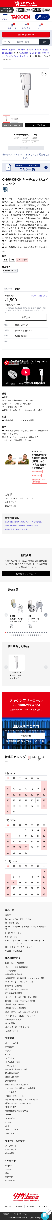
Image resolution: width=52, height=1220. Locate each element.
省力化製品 (10, 1023)
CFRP (7, 1054)
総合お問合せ (11, 1153)
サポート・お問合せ (15, 1140)
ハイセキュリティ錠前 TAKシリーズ (20, 1015)
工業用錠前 (24, 53)
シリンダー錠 (35, 53)
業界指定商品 (11, 1080)
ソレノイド (10, 1133)
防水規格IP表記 (11, 525)
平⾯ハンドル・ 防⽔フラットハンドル (21, 1099)
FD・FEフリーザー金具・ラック (18, 947)
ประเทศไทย (10, 1180)
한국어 (8, 1169)
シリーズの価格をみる (39, 295)
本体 (5, 260)
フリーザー (10, 1118)
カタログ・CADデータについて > (19, 498)
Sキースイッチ (11, 936)
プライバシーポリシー (21, 1214)
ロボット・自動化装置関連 (16, 967)
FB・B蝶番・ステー (13, 922)
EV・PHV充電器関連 (13, 993)
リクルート (43, 1206)
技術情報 (9, 1038)
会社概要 (19, 1206)
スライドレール (11, 1129)
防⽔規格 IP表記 (12, 1073)
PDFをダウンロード (12, 125)
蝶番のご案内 (11, 1107)
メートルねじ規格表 (34, 522)
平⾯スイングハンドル (14, 1095)
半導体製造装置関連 (13, 974)
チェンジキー (22, 260)
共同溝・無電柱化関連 (14, 1004)
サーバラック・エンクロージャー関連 (21, 997)
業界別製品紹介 (12, 958)
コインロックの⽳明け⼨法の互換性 (20, 1088)
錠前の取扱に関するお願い (16, 1084)
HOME (4, 49)
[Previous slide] (6, 615)
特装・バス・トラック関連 (16, 989)
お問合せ (26, 317)
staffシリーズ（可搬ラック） (17, 1027)
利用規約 (6, 1214)
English (8, 1165)
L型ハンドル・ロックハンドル (18, 1103)
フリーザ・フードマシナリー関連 (19, 982)
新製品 (8, 915)
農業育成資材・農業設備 (15, 1008)
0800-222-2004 (28, 705)
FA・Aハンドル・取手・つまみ (18, 919)
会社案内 (8, 1206)
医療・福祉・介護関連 (14, 963)
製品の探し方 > (11, 506)
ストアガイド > (11, 502)
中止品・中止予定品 (13, 950)
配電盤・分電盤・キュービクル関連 (20, 1000)
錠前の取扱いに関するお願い (15, 522)
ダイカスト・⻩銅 (12, 1062)
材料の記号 (10, 529)
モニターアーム (11, 1030)
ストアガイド (11, 1145)
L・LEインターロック (14, 933)
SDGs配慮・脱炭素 (13, 1019)
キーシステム (11, 1092)
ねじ (7, 1126)
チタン (8, 1050)
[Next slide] (46, 615)
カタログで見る (37, 125)
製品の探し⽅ (11, 1149)
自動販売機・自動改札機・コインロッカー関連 (25, 978)
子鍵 (12, 260)
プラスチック (11, 1065)
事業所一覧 (31, 1206)
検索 (44, 42)
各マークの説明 (21, 529)
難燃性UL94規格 (12, 1077)
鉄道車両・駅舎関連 (13, 985)
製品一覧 (12, 49)
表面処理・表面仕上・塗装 (28, 525)
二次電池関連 (11, 970)
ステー (8, 1114)
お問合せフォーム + (26, 573)
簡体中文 (9, 1173)
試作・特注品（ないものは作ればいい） (22, 1012)
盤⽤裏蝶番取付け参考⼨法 (16, 1110)
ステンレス (10, 1058)
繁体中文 (9, 1177)
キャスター (10, 1122)
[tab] (5, 632)
